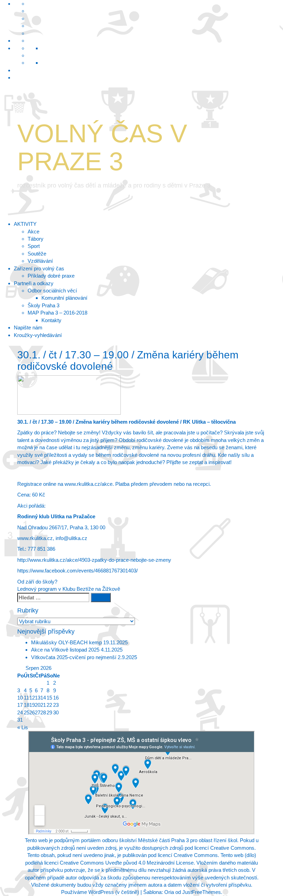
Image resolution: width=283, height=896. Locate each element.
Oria (169, 892)
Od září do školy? (37, 582)
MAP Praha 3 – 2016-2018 (57, 313)
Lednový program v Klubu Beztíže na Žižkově (68, 589)
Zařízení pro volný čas (39, 268)
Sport (34, 246)
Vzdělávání (40, 261)
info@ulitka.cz (71, 538)
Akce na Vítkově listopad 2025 (65, 650)
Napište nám (28, 327)
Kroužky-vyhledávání (38, 335)
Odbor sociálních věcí (52, 290)
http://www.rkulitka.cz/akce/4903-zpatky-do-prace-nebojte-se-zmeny (94, 560)
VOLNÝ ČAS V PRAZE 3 (102, 147)
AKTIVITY (25, 224)
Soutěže (37, 254)
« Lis (22, 727)
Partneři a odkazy (33, 283)
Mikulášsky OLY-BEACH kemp (66, 642)
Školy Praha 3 (43, 305)
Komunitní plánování (64, 298)
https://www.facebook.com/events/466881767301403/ (77, 571)
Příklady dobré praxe (51, 276)
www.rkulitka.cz (35, 538)
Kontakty (51, 320)
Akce (33, 231)
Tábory (35, 239)
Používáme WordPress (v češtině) (100, 892)
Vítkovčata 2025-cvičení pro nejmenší (73, 657)
